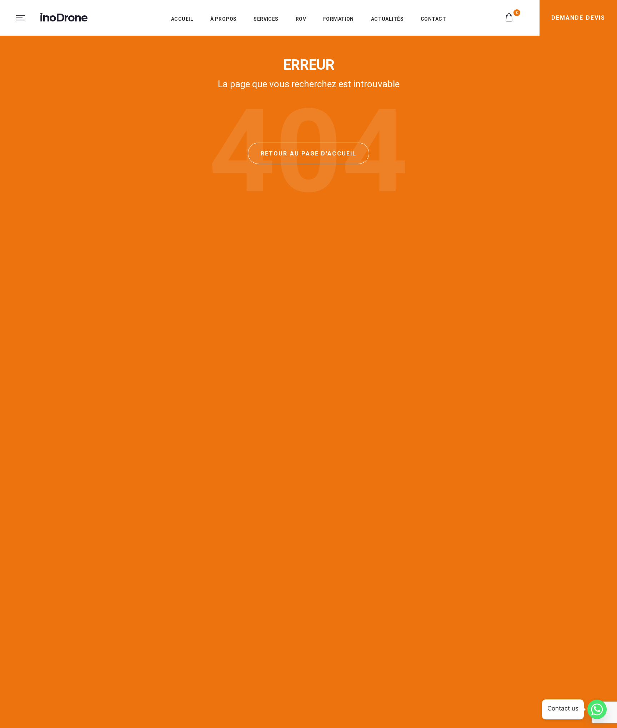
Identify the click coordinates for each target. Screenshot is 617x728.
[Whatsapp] (597, 709)
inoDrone (63, 17)
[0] (508, 17)
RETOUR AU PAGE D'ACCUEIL (308, 153)
